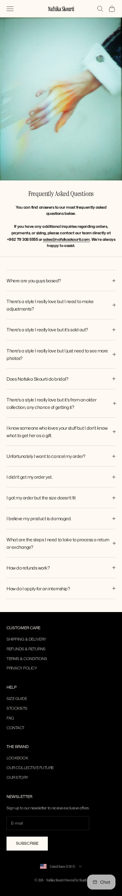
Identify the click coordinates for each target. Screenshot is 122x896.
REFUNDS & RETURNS (26, 649)
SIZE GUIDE (17, 698)
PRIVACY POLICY (22, 668)
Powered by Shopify (76, 880)
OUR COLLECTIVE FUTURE (30, 767)
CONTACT (15, 727)
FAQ (10, 718)
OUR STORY (17, 777)
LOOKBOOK (17, 758)
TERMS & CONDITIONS (27, 658)
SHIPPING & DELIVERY (26, 639)
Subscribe (27, 843)
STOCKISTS (17, 708)
